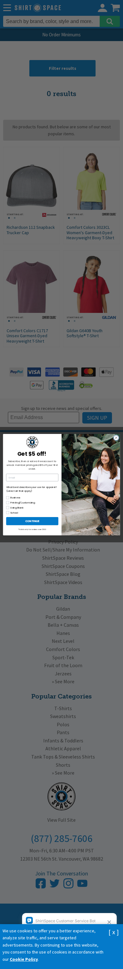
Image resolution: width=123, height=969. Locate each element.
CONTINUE (32, 521)
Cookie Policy (24, 959)
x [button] (113, 932)
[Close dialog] (116, 437)
